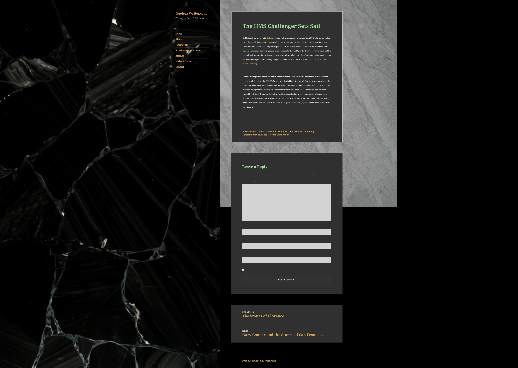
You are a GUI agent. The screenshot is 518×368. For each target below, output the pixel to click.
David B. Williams (277, 131)
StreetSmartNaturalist (255, 134)
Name (246, 227)
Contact (179, 66)
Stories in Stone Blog (303, 131)
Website (247, 255)
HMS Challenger (280, 134)
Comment (249, 182)
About (178, 39)
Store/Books (181, 44)
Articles (179, 55)
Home (178, 33)
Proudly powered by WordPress (259, 360)
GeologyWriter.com (191, 13)
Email (246, 241)
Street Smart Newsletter (188, 50)
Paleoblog (271, 38)
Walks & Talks (183, 61)
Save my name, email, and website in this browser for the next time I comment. (286, 269)
